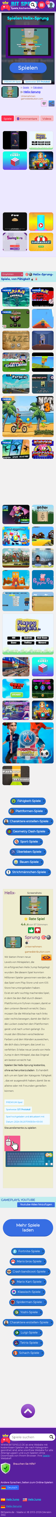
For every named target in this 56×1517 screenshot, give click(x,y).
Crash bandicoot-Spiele (29, 1271)
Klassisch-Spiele (29, 1292)
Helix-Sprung (14, 1506)
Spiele (8, 118)
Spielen (28, 68)
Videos (47, 118)
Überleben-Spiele (29, 851)
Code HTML (51, 957)
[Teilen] (52, 103)
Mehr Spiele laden (28, 1227)
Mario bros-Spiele (29, 1261)
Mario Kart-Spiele (29, 1281)
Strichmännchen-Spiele (29, 872)
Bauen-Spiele (29, 862)
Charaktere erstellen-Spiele (29, 821)
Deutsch (12, 1487)
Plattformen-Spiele (29, 811)
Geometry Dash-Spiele (29, 831)
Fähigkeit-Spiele (29, 801)
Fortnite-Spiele (29, 1251)
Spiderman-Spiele (29, 1302)
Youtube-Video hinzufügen (36, 1204)
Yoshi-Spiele (29, 1312)
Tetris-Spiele (29, 1342)
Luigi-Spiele (29, 1332)
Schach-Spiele (29, 1353)
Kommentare (27, 118)
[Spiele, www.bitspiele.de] (20, 6)
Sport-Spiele (29, 841)
